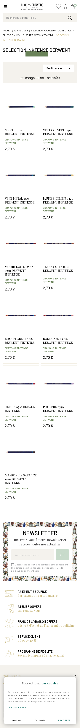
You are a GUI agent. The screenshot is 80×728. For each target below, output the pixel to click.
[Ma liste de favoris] (58, 7)
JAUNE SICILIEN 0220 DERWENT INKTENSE (58, 200)
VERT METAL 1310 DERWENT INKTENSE (20, 200)
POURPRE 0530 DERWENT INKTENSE (58, 409)
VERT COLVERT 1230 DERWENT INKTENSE (58, 132)
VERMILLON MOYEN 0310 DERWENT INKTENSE (19, 270)
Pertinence (59, 68)
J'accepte (64, 720)
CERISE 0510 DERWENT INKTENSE (21, 409)
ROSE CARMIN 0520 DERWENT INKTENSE (58, 341)
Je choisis (40, 720)
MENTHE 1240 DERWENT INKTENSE (20, 132)
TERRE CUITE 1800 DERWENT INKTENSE (58, 269)
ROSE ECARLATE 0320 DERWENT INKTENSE (20, 341)
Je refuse (16, 720)
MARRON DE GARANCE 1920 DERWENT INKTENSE (21, 479)
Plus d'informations (17, 707)
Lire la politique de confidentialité (37, 569)
